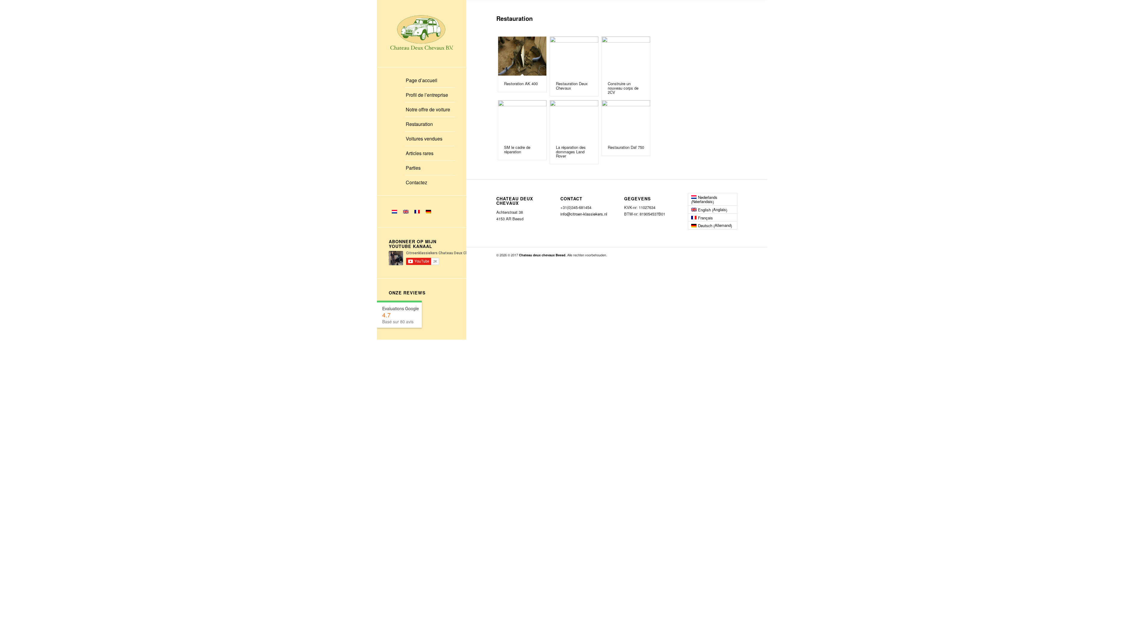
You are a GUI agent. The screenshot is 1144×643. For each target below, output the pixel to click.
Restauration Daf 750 (626, 147)
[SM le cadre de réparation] (522, 119)
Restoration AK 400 (521, 83)
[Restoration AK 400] (522, 56)
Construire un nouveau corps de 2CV (623, 88)
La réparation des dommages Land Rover (571, 151)
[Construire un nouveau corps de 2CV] (626, 56)
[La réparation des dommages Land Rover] (574, 119)
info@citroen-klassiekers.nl (583, 214)
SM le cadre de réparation (517, 149)
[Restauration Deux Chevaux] (574, 56)
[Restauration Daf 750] (626, 119)
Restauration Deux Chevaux (572, 85)
